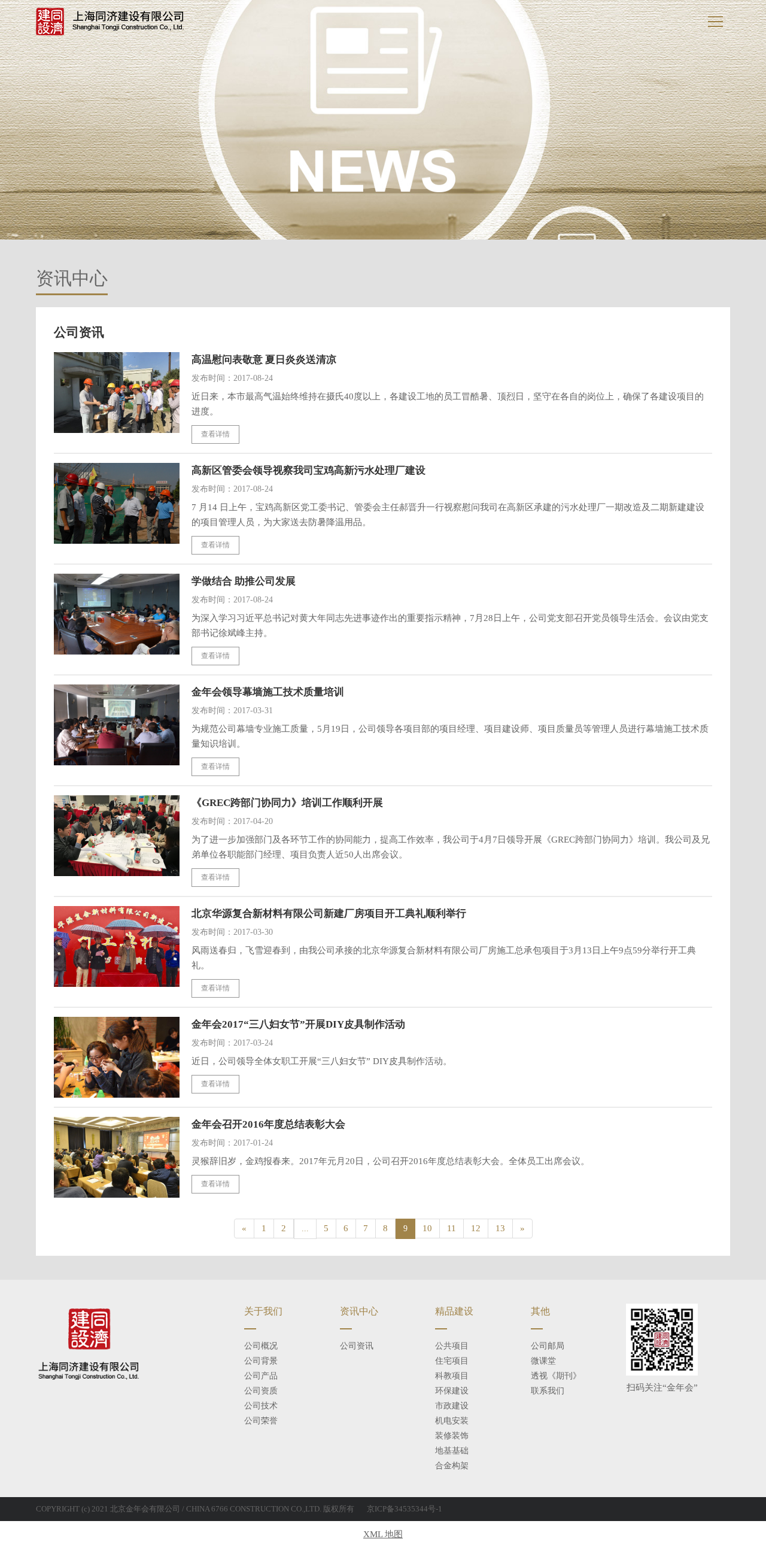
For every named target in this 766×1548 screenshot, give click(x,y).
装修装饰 (452, 1435)
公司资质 (261, 1390)
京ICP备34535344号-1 (404, 1508)
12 (476, 1228)
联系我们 (547, 1390)
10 (427, 1228)
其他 (540, 1311)
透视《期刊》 (556, 1375)
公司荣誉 (261, 1420)
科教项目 (452, 1375)
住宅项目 (452, 1360)
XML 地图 (383, 1534)
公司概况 (261, 1345)
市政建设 (452, 1405)
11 (451, 1228)
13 (500, 1228)
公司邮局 (547, 1345)
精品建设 (454, 1311)
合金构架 (452, 1465)
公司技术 (261, 1405)
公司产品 (261, 1375)
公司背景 (261, 1360)
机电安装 (452, 1420)
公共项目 (452, 1345)
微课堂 (543, 1360)
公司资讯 (356, 1345)
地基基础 (452, 1450)
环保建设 (452, 1390)
